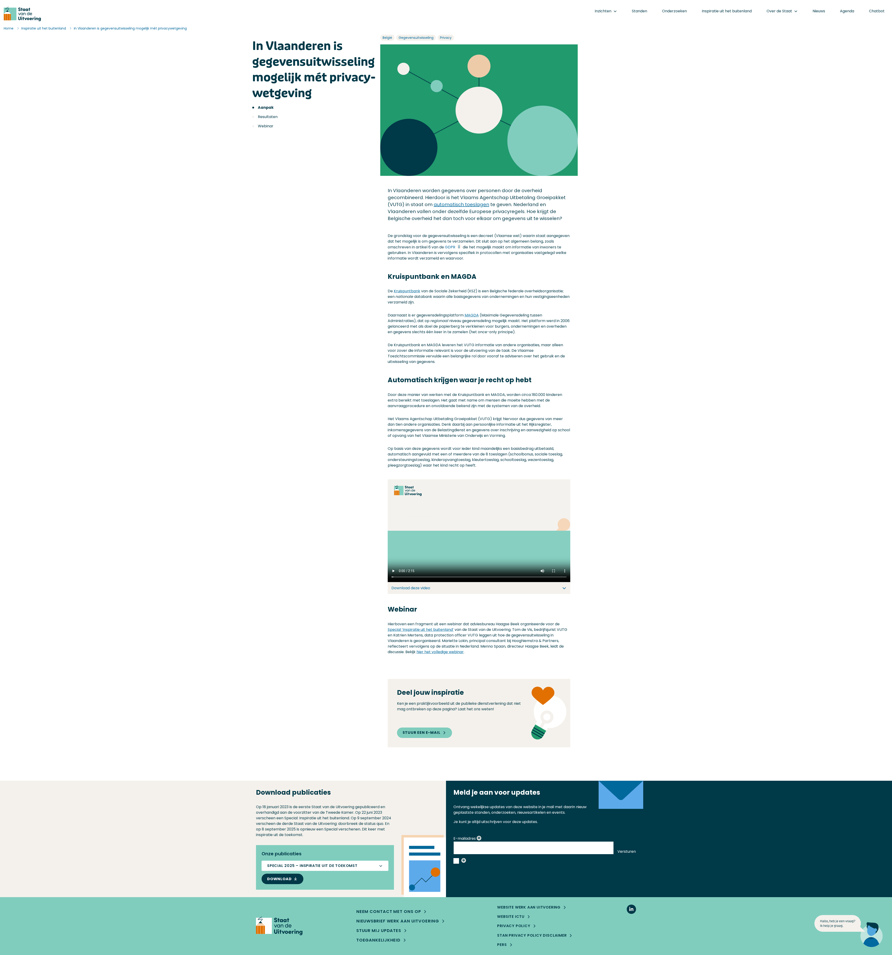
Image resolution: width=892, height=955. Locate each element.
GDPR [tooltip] (450, 247)
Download (279, 879)
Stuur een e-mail (421, 732)
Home (8, 28)
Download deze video (410, 588)
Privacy (446, 37)
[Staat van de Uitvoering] (279, 926)
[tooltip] (479, 838)
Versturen (626, 851)
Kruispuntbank (407, 291)
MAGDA (472, 315)
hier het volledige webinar (440, 652)
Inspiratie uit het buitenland (43, 28)
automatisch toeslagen (461, 204)
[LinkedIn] (631, 909)
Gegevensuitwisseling (416, 37)
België (387, 37)
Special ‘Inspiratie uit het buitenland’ (421, 629)
